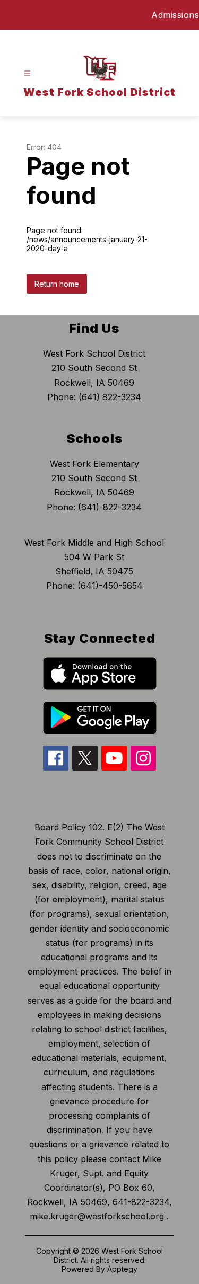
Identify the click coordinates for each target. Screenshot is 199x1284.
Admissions (175, 15)
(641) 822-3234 (110, 397)
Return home (56, 283)
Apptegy (122, 1268)
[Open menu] (27, 73)
